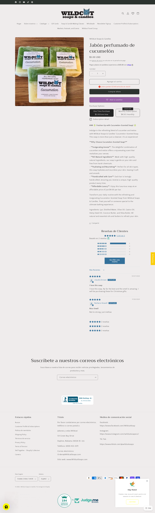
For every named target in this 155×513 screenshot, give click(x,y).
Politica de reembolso (23, 430)
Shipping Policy (20, 434)
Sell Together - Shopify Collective (27, 450)
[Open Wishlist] (132, 13)
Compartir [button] (95, 223)
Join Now (132, 502)
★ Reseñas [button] (153, 258)
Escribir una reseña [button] (115, 261)
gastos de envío (97, 60)
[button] (30, 23)
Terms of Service (21, 446)
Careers (18, 454)
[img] (95, 276)
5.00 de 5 (121, 236)
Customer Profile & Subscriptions (27, 426)
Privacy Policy (20, 442)
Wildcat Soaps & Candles (28, 487)
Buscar (17, 422)
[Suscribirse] (95, 377)
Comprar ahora (114, 92)
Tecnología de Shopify (43, 487)
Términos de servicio (22, 438)
